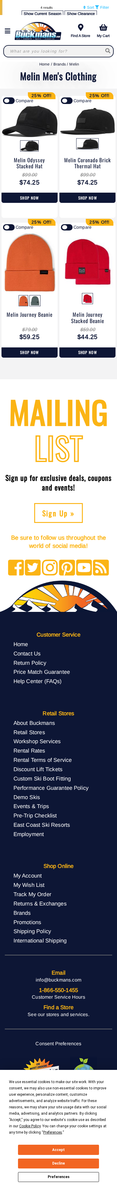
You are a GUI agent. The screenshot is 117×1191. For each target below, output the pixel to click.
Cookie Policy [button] (29, 1126)
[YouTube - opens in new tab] (84, 568)
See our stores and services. (58, 1014)
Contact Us (27, 653)
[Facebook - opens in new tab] (16, 568)
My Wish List (29, 885)
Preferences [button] (52, 1132)
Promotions (27, 922)
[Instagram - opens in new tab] (50, 568)
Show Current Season (42, 13)
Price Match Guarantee (42, 672)
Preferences (59, 1177)
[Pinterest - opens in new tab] (67, 568)
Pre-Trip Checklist (35, 815)
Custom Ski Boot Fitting (42, 778)
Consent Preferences (58, 1043)
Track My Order (32, 894)
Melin (74, 64)
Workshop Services (37, 741)
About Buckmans (34, 723)
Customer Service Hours (58, 997)
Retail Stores (29, 732)
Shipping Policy (32, 931)
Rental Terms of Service (43, 760)
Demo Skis (27, 797)
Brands (59, 64)
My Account (28, 875)
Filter (104, 7)
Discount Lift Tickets (38, 769)
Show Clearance (81, 13)
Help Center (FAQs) (38, 681)
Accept (58, 1150)
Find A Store (80, 36)
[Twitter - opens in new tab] (33, 568)
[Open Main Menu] (9, 31)
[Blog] (101, 568)
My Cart (103, 36)
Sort (90, 7)
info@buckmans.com (58, 979)
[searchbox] (108, 51)
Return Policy (30, 663)
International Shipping (40, 940)
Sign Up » (58, 513)
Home (44, 64)
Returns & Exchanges (40, 903)
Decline (58, 1163)
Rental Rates (29, 750)
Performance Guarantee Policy (51, 788)
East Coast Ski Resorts (42, 825)
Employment (29, 834)
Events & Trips (31, 806)
